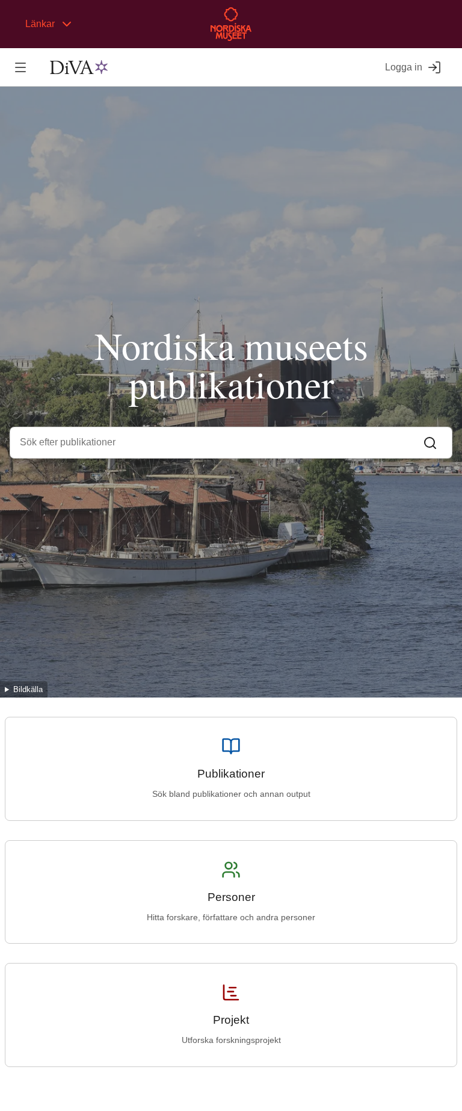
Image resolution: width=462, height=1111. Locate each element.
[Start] (79, 67)
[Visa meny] (20, 67)
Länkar (40, 24)
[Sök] (430, 442)
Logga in (403, 67)
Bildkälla (28, 689)
